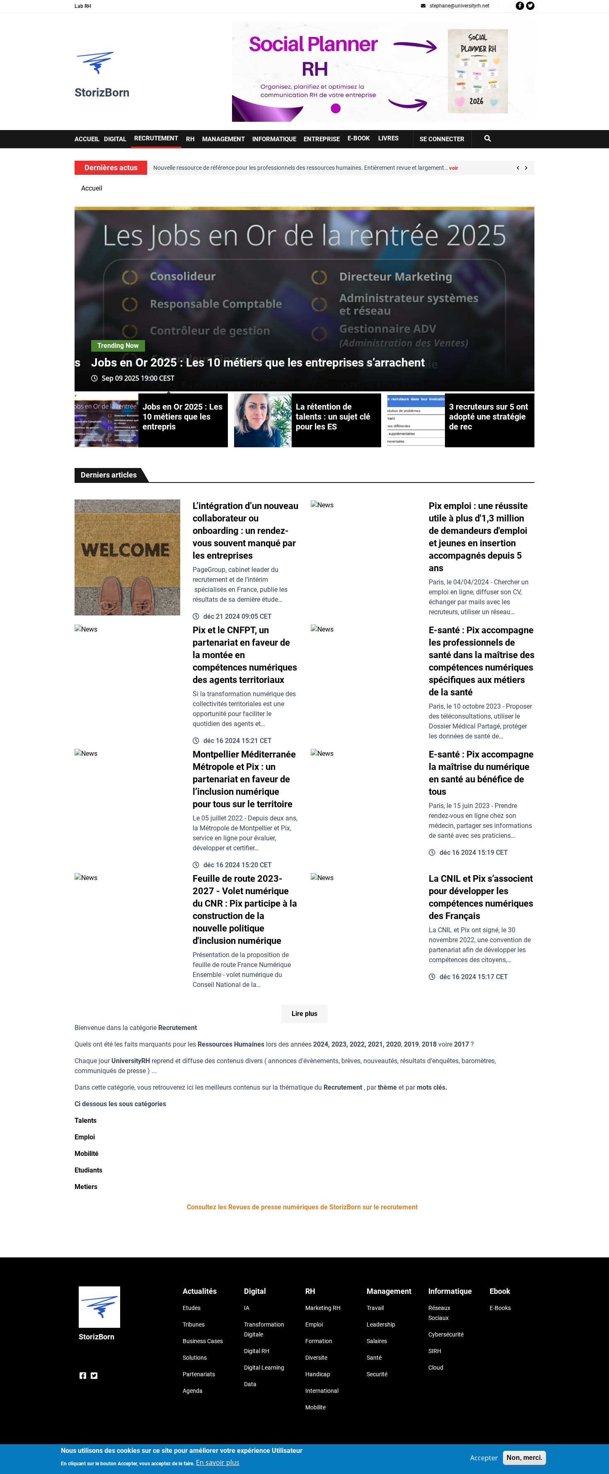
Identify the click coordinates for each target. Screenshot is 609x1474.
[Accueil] (95, 63)
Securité (377, 1374)
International (321, 1390)
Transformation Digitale (264, 1329)
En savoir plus (217, 1462)
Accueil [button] (87, 139)
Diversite (316, 1357)
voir (390, 168)
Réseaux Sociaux (439, 1313)
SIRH (434, 1351)
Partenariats (199, 1374)
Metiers (86, 1187)
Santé (374, 1357)
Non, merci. (524, 1457)
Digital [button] (115, 139)
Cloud (435, 1367)
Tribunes (194, 1324)
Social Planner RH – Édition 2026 (280, 26)
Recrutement (156, 138)
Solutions (195, 1357)
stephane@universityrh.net (459, 6)
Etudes (192, 1308)
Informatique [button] (274, 139)
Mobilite (315, 1407)
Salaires (377, 1341)
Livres (388, 138)
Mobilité (87, 1154)
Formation (318, 1341)
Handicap (317, 1374)
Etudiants (88, 1170)
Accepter (484, 1457)
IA (246, 1308)
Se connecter (442, 139)
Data (250, 1384)
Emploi (85, 1137)
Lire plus (304, 1014)
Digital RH (256, 1351)
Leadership (381, 1324)
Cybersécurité (446, 1334)
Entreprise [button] (322, 139)
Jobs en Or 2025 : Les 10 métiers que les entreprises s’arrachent (258, 362)
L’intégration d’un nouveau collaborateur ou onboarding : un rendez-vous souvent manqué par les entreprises (245, 531)
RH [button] (190, 139)
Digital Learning (264, 1367)
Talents (86, 1120)
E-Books (500, 1308)
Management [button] (223, 139)
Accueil (91, 188)
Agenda (193, 1390)
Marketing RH (323, 1308)
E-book (359, 138)
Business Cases (203, 1341)
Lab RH (83, 6)
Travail (375, 1308)
